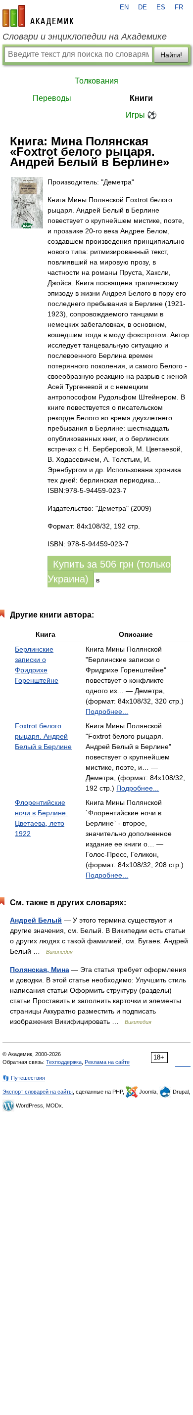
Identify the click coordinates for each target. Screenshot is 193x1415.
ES (160, 7)
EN (124, 7)
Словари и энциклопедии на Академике (84, 37)
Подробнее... (107, 711)
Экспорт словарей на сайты (37, 1092)
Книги (141, 98)
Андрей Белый (36, 920)
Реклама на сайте (107, 1062)
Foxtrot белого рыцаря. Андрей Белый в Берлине (43, 736)
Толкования (96, 81)
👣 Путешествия (23, 1078)
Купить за (109, 571)
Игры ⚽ (141, 115)
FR (179, 7)
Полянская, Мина (39, 969)
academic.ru (38, 16)
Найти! (171, 55)
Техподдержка (64, 1062)
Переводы (52, 98)
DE (142, 7)
